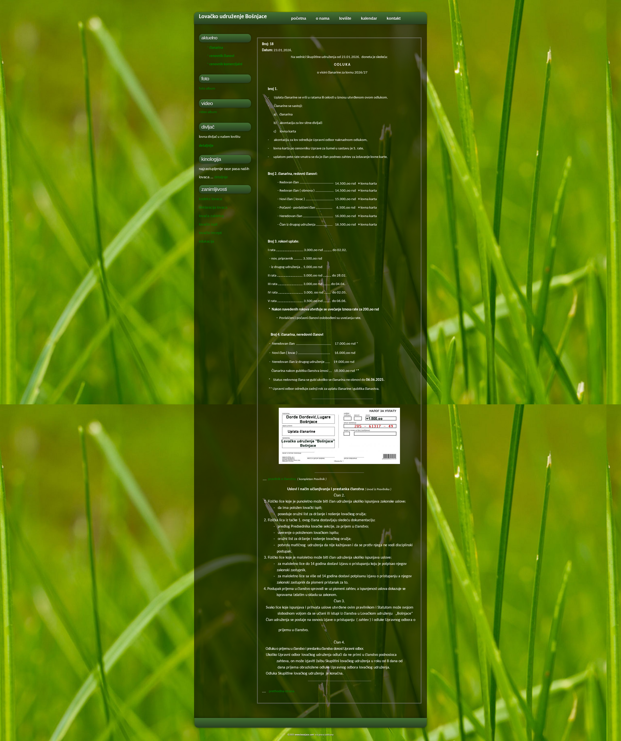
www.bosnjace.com (304, 734)
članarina (216, 48)
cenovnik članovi (221, 56)
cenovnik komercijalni (225, 64)
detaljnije (206, 146)
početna (298, 18)
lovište (345, 18)
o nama (322, 18)
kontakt (393, 18)
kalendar (369, 18)
